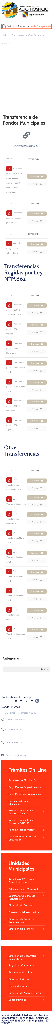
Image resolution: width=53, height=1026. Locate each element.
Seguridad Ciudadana (21, 965)
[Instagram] (26, 701)
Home (7, 92)
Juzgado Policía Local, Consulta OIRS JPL (21, 821)
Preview (35, 184)
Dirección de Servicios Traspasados (21, 921)
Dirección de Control (20, 905)
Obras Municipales (19, 986)
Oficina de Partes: (13, 729)
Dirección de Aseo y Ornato (24, 993)
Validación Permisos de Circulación (22, 838)
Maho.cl (5, 43)
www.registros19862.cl (26, 146)
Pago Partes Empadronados (24, 787)
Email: (16, 755)
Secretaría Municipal (20, 972)
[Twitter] (21, 701)
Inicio (4, 35)
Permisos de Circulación (22, 780)
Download (35, 176)
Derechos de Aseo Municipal (19, 802)
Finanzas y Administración (23, 912)
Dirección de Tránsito (21, 928)
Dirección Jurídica (18, 979)
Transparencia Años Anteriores (28, 35)
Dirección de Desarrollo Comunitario (22, 957)
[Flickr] (37, 701)
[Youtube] (32, 701)
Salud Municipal (17, 1000)
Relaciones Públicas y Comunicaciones (21, 881)
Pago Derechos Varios (21, 829)
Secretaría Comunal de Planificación (21, 897)
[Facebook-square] (16, 701)
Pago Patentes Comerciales (24, 794)
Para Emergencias (14, 742)
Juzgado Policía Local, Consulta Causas (21, 812)
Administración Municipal (23, 889)
